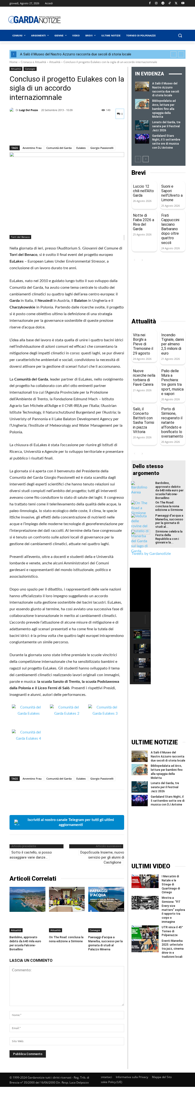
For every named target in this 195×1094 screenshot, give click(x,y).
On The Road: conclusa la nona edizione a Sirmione (66, 939)
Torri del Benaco (20, 237)
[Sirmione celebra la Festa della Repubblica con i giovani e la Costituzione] (140, 536)
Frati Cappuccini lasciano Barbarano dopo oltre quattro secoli (170, 229)
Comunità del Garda (59, 148)
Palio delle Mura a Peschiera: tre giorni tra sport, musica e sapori (172, 382)
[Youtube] (182, 3)
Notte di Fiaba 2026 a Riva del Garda (143, 222)
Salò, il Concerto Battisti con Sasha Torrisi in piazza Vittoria (143, 420)
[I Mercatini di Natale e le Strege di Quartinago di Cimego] (145, 881)
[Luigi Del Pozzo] (13, 110)
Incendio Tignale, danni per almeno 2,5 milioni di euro (172, 344)
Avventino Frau (32, 148)
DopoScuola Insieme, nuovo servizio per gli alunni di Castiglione (102, 857)
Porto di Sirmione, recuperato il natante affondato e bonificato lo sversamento (172, 423)
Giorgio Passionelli (101, 148)
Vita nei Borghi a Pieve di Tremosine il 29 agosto (143, 344)
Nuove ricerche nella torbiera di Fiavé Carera (144, 378)
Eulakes (81, 148)
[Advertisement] (132, 19)
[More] (58, 133)
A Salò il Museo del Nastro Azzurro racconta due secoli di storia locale (75, 54)
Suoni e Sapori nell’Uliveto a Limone (172, 193)
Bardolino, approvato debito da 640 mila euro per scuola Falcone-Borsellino (169, 490)
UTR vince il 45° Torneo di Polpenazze (172, 931)
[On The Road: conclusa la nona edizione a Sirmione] (67, 899)
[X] (176, 3)
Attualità (54, 62)
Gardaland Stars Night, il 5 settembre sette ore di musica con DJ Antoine (168, 800)
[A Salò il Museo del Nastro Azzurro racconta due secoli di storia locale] (142, 86)
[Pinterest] (36, 133)
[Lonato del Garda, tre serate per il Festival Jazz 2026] (142, 125)
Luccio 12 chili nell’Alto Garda (143, 191)
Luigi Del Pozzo (28, 110)
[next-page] (146, 159)
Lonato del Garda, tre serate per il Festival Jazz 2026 (166, 126)
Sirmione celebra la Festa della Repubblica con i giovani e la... (168, 537)
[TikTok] (169, 3)
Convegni (30, 68)
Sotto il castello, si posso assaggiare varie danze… (31, 855)
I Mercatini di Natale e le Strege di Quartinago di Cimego (171, 884)
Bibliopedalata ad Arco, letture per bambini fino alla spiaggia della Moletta (164, 108)
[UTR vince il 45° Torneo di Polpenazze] (145, 932)
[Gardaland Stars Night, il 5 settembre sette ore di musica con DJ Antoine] (142, 139)
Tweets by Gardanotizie (151, 554)
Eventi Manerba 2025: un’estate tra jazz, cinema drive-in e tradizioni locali (173, 948)
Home (14, 62)
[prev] (173, 54)
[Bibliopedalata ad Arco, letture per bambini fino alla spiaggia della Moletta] (142, 104)
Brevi (139, 172)
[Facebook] (149, 3)
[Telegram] (163, 3)
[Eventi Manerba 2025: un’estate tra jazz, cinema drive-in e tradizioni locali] (145, 945)
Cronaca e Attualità (33, 62)
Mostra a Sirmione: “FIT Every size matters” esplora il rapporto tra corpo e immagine (173, 909)
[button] (179, 35)
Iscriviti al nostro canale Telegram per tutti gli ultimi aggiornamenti (71, 822)
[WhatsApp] (47, 133)
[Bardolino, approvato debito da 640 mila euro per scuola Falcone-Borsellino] (27, 899)
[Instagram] (156, 3)
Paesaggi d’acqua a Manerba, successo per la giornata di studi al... (169, 521)
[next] (181, 54)
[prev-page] (138, 159)
